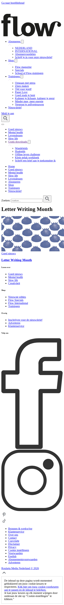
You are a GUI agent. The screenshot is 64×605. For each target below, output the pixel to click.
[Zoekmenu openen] (5, 118)
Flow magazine (23, 67)
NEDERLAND (23, 48)
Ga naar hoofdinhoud (12, 2)
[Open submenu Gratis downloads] (29, 142)
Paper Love (21, 92)
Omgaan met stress (25, 82)
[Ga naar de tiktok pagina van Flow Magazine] (4, 522)
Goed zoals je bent (25, 95)
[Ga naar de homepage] (31, 35)
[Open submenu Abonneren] (22, 41)
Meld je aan (7, 113)
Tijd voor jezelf (23, 89)
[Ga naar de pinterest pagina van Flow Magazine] (4, 516)
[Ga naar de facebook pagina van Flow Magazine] (32, 448)
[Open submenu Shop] (16, 60)
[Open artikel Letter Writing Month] (32, 250)
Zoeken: (5, 200)
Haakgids (20, 151)
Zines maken (22, 86)
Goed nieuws (8, 253)
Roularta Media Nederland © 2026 (20, 568)
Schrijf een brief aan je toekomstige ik (35, 160)
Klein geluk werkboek (27, 157)
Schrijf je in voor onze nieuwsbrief (33, 57)
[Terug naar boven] (4, 574)
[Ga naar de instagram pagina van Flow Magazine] (32, 510)
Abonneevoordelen (25, 54)
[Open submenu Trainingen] (21, 76)
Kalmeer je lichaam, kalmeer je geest (34, 98)
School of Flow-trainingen (29, 73)
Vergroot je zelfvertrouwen (29, 104)
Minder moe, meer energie (29, 101)
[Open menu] (2, 124)
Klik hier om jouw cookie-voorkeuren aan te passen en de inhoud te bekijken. (31, 588)
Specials (19, 70)
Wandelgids (21, 148)
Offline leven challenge (27, 154)
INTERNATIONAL (26, 51)
